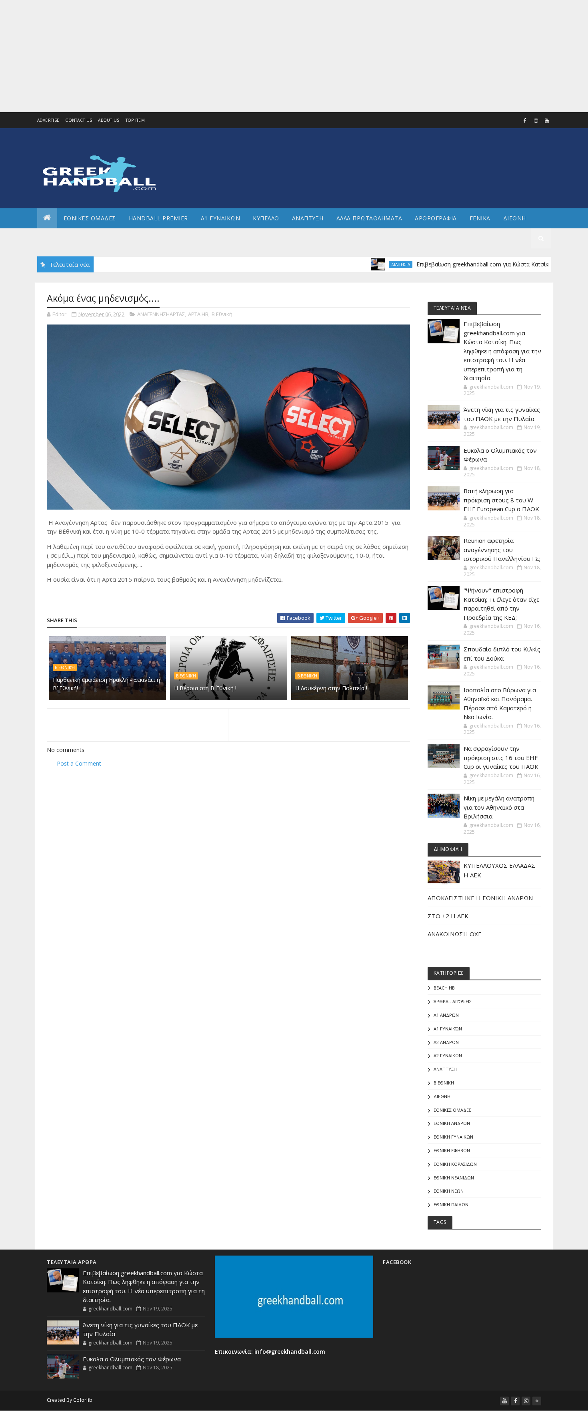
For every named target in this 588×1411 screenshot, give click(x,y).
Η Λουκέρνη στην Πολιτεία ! (331, 688)
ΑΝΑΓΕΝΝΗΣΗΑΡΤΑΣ (161, 314)
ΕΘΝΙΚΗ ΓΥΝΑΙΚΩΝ (453, 1137)
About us (108, 120)
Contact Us (78, 120)
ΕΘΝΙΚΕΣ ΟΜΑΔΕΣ (90, 218)
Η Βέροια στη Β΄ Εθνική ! (205, 688)
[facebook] (525, 120)
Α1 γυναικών (448, 1029)
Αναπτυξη (308, 218)
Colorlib (82, 1400)
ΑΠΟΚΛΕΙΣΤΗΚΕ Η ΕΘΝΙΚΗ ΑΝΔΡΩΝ (480, 898)
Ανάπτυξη (445, 1069)
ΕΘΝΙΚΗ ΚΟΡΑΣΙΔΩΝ (455, 1164)
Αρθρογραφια (436, 218)
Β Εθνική (222, 314)
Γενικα (480, 218)
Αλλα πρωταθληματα (369, 218)
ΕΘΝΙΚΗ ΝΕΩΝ (449, 1191)
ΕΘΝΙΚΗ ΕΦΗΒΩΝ (452, 1150)
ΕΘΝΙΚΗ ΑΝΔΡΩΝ (452, 1123)
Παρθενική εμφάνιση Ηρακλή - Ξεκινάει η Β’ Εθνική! (106, 684)
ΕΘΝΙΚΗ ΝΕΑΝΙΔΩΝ (454, 1178)
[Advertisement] (240, 56)
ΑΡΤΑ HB (198, 314)
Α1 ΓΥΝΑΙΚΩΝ (220, 218)
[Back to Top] (536, 1401)
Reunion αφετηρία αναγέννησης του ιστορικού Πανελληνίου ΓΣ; (502, 549)
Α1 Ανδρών (446, 1015)
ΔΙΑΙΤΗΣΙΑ (371, 264)
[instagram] (536, 120)
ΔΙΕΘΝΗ (442, 1096)
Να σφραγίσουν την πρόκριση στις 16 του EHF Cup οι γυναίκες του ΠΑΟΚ (501, 757)
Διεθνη (514, 218)
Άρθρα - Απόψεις (453, 1001)
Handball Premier (158, 218)
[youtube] (546, 120)
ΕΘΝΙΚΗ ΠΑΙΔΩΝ (451, 1204)
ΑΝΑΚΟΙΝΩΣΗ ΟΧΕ (455, 934)
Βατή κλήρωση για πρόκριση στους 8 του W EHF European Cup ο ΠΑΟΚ (501, 500)
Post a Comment (79, 763)
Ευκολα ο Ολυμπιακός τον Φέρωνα (132, 1359)
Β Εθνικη (444, 1083)
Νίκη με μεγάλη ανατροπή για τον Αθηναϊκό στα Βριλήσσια (499, 807)
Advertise (48, 120)
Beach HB (444, 988)
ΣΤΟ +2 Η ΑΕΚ (448, 916)
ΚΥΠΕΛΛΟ (266, 218)
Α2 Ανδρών (446, 1042)
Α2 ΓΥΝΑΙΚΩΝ (448, 1055)
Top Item (135, 120)
